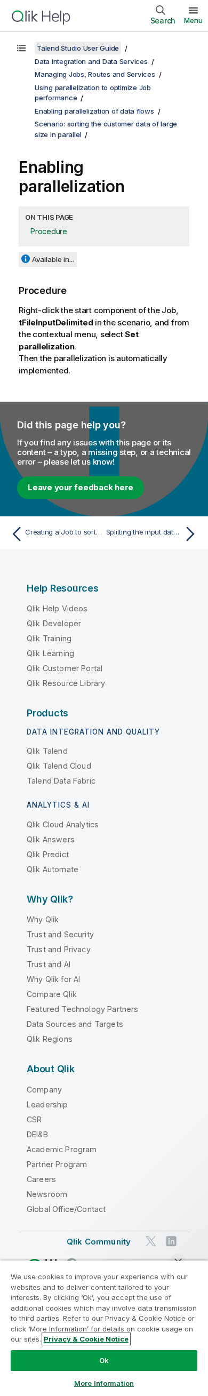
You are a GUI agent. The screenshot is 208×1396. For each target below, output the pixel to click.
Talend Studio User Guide (78, 48)
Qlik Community (99, 1242)
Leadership (47, 1104)
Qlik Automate (52, 869)
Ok (104, 1360)
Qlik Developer (54, 623)
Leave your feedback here (80, 487)
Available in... (53, 259)
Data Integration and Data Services (91, 61)
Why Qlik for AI (53, 979)
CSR (34, 1119)
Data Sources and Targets (75, 1023)
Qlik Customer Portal (64, 668)
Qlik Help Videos (57, 608)
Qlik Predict (48, 854)
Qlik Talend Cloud (59, 765)
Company (44, 1089)
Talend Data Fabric (61, 780)
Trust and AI (48, 964)
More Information (104, 1383)
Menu (193, 20)
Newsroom (47, 1194)
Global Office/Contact (66, 1209)
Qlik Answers (51, 839)
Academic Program (62, 1149)
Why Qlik (43, 919)
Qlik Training (49, 638)
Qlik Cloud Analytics (63, 824)
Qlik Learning (50, 653)
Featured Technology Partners (82, 1009)
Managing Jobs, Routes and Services (95, 74)
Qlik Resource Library (66, 683)
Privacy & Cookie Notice (86, 1339)
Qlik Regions (50, 1038)
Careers (41, 1179)
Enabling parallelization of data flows (94, 111)
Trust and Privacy (59, 949)
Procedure (48, 231)
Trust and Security (60, 934)
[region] (104, 1328)
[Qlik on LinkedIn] (171, 1241)
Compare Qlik (52, 994)
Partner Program (57, 1164)
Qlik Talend (47, 750)
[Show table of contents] (21, 48)
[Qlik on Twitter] (151, 1241)
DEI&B (37, 1134)
